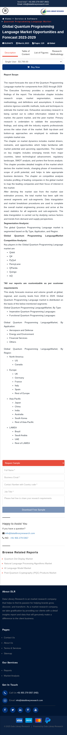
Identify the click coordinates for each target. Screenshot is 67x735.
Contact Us (9, 637)
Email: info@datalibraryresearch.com (33, 4)
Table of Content (26, 52)
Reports (8, 670)
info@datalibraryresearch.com (20, 533)
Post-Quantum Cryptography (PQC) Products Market (30, 573)
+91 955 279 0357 (19, 538)
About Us (8, 643)
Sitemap (8, 653)
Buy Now (35, 67)
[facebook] (5, 710)
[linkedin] (20, 710)
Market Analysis (11, 675)
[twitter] (12, 710)
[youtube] (35, 710)
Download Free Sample (33, 509)
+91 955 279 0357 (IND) (38, 2)
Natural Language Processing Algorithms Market (28, 563)
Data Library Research (53, 726)
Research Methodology (56, 52)
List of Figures (41, 52)
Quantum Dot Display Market (18, 559)
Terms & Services (12, 648)
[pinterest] (28, 710)
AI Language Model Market (17, 568)
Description (10, 52)
